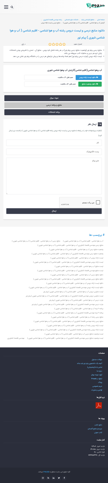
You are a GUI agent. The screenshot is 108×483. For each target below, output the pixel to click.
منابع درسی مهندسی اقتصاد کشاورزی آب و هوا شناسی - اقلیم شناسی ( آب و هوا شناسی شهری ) (70, 245)
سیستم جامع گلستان (95, 428)
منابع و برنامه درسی (54, 105)
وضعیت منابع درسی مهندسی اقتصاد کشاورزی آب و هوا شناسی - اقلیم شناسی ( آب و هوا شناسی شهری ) (67, 253)
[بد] (50, 44)
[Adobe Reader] (99, 405)
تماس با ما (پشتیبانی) (94, 367)
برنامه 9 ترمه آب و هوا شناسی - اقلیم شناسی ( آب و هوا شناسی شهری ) (78, 308)
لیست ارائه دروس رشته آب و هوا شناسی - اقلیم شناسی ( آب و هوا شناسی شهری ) (75, 325)
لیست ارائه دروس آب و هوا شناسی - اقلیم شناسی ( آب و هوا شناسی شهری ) (76, 258)
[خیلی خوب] (60, 44)
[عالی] (64, 44)
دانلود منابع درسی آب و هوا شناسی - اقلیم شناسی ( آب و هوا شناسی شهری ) (77, 274)
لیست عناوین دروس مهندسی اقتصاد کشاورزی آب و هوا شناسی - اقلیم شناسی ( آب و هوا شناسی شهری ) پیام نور (64, 296)
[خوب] (57, 44)
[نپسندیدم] (53, 44)
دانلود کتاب (98, 425)
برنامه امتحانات (54, 112)
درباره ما (99, 371)
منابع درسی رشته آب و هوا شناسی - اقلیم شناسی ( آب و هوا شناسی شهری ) (77, 317)
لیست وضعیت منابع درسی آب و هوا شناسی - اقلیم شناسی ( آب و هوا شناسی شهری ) (74, 334)
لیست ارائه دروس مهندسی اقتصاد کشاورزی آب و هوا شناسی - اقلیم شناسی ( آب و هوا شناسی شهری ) (68, 262)
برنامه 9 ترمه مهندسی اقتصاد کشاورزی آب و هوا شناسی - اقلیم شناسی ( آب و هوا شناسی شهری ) (70, 312)
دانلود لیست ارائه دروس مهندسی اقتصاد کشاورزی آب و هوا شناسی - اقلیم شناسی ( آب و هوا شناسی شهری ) (66, 287)
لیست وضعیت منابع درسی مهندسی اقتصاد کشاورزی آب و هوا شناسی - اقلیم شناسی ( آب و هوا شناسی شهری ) (65, 338)
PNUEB (46, 471)
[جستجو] (11, 7)
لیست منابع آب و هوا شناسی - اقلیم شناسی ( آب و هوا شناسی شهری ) (79, 266)
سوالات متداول (97, 359)
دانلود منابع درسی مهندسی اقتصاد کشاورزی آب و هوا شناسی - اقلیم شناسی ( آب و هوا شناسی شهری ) (68, 279)
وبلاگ (100, 382)
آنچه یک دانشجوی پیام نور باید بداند (89, 363)
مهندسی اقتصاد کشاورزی (15, 338)
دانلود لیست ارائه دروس (87, 77)
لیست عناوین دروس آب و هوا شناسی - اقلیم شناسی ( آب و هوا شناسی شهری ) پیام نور (73, 291)
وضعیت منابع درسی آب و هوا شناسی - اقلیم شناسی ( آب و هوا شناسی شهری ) (76, 249)
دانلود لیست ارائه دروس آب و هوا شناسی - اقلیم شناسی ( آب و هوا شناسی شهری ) (74, 283)
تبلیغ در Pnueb (96, 378)
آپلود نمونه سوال (96, 374)
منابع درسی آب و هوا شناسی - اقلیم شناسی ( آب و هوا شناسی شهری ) (36, 241)
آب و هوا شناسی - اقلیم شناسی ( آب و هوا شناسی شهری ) (83, 241)
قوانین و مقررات (96, 390)
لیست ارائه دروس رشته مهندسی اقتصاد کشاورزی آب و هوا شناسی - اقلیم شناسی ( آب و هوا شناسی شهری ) (66, 329)
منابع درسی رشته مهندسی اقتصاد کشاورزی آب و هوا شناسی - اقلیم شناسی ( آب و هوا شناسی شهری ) (68, 321)
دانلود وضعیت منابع (89, 84)
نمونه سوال (54, 98)
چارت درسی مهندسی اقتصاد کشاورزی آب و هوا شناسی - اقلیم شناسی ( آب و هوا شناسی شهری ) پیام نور (67, 304)
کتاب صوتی (98, 432)
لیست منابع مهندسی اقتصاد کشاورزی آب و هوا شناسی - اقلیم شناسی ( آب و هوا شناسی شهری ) (70, 270)
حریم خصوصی (97, 386)
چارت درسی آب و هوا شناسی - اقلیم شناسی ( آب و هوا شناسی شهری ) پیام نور (76, 300)
